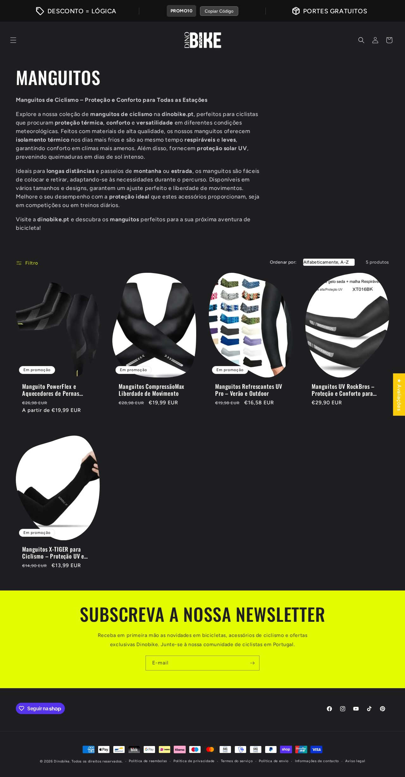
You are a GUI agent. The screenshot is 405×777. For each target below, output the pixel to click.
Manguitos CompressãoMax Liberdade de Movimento (151, 390)
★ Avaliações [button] (399, 394)
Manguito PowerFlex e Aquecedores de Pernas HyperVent (50, 390)
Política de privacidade (194, 761)
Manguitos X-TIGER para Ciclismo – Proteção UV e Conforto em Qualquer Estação (53, 553)
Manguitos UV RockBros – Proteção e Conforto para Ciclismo (343, 390)
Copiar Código (219, 11)
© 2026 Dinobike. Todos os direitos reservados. (81, 761)
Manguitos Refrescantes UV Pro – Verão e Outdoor (248, 390)
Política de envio (274, 761)
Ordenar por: (283, 262)
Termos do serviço (237, 761)
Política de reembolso (148, 761)
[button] (13, 40)
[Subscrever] (252, 663)
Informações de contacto (317, 761)
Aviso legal (355, 761)
